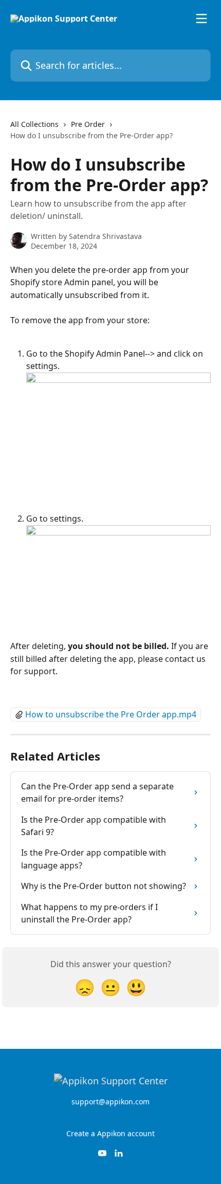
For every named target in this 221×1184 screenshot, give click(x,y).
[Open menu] (201, 18)
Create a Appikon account (110, 1133)
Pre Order (88, 124)
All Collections (34, 124)
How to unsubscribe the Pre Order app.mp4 (110, 714)
